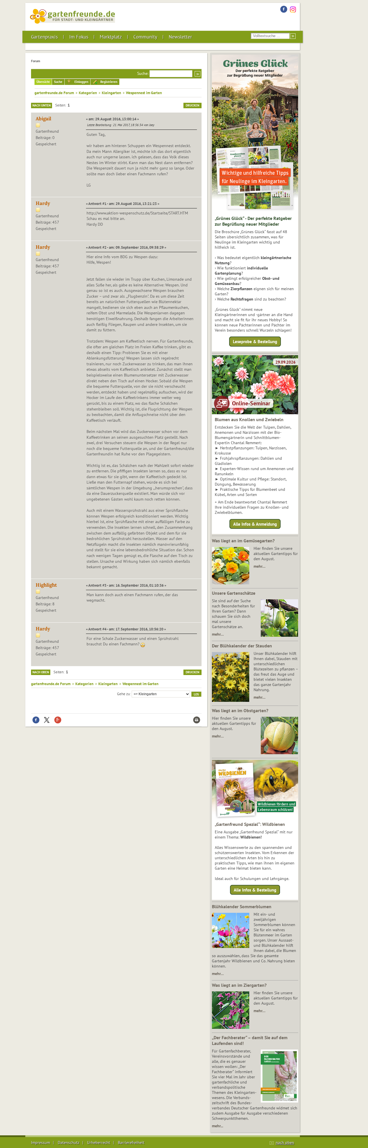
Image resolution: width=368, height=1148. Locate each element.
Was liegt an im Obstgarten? (240, 710)
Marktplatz (111, 37)
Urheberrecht (98, 1142)
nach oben (285, 1142)
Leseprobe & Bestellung (255, 341)
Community (145, 37)
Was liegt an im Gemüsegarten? (243, 540)
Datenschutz (68, 1142)
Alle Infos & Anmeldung (255, 524)
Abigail (43, 118)
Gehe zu (123, 693)
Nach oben (40, 672)
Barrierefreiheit (131, 1142)
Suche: (142, 73)
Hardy (43, 203)
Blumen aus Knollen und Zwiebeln (249, 419)
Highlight (46, 585)
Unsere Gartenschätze (233, 593)
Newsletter (180, 37)
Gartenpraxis (44, 37)
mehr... (217, 1125)
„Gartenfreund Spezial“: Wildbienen (250, 824)
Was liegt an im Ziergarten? (239, 985)
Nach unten (41, 105)
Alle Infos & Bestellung (255, 890)
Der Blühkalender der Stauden (242, 646)
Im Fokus (78, 37)
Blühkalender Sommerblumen (241, 906)
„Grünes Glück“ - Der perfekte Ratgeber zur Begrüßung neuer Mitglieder (253, 221)
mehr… (259, 566)
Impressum (40, 1142)
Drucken (192, 105)
